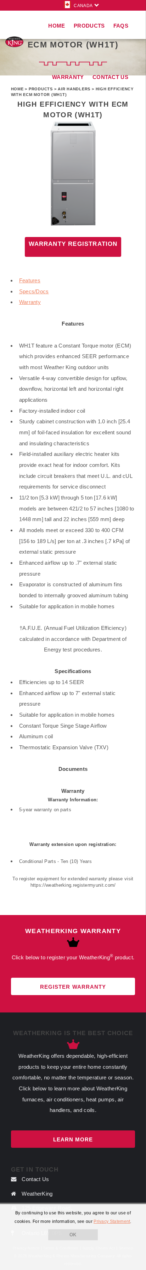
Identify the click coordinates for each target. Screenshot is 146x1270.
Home (56, 26)
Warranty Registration (73, 244)
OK (73, 1234)
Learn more (73, 1139)
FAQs (120, 26)
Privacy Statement (112, 1221)
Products (89, 26)
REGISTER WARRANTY (73, 987)
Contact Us (110, 77)
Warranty (30, 302)
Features (29, 280)
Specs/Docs (34, 291)
